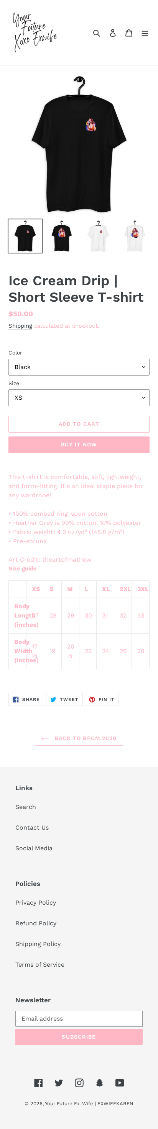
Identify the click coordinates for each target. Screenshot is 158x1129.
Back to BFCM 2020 (85, 738)
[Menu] (145, 32)
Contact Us (32, 827)
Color (15, 353)
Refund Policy (35, 923)
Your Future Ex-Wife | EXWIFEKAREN (89, 1103)
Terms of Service (39, 964)
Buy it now (79, 444)
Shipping (20, 325)
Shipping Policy (38, 944)
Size (13, 383)
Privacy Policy (35, 902)
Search (25, 806)
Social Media (34, 848)
